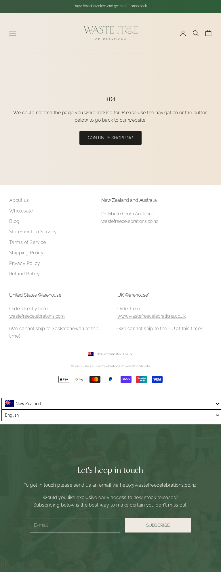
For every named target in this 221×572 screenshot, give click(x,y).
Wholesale (21, 211)
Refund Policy (24, 273)
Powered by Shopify (135, 366)
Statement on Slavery (33, 231)
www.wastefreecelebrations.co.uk (151, 316)
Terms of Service (27, 242)
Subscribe (158, 525)
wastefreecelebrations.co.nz (129, 221)
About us (19, 200)
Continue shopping (110, 137)
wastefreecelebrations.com (37, 316)
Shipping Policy (26, 252)
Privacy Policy (24, 263)
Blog (14, 221)
